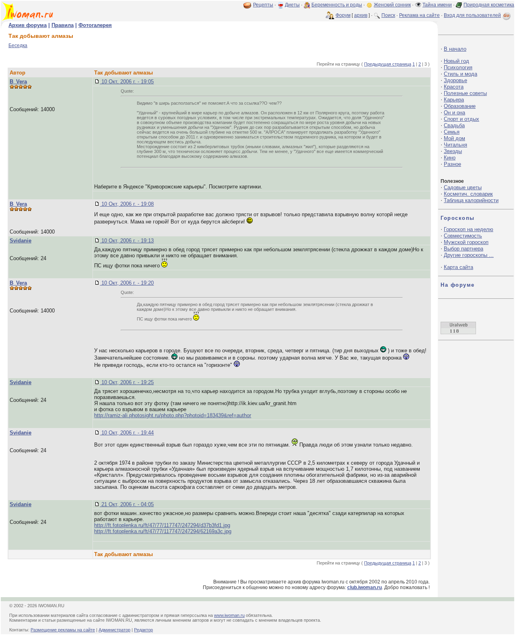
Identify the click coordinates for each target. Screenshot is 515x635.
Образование (460, 106)
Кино (449, 158)
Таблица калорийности (471, 200)
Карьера (454, 100)
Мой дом (454, 138)
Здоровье (455, 80)
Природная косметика (489, 5)
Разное (452, 164)
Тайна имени (437, 5)
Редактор (143, 629)
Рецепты (263, 5)
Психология (458, 67)
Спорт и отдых (461, 119)
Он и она (454, 113)
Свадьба (454, 125)
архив (360, 15)
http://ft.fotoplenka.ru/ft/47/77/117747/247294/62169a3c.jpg (162, 531)
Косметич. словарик (468, 194)
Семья (451, 132)
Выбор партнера (463, 249)
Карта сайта (458, 267)
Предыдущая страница (387, 64)
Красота (454, 87)
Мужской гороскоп (466, 242)
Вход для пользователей (472, 15)
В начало (455, 49)
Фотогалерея (95, 25)
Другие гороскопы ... (469, 255)
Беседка (17, 45)
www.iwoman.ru (229, 615)
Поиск (388, 15)
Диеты (292, 5)
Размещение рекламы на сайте (63, 629)
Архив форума (27, 25)
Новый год (456, 61)
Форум (343, 15)
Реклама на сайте (419, 15)
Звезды (453, 151)
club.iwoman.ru (364, 587)
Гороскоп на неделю (468, 229)
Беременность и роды (336, 5)
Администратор (114, 629)
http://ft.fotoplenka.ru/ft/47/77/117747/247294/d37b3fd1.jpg (162, 525)
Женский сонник (392, 5)
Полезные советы (465, 93)
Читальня (455, 145)
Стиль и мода (460, 74)
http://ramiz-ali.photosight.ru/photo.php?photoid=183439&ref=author (172, 415)
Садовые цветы (463, 187)
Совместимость (463, 236)
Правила (63, 25)
